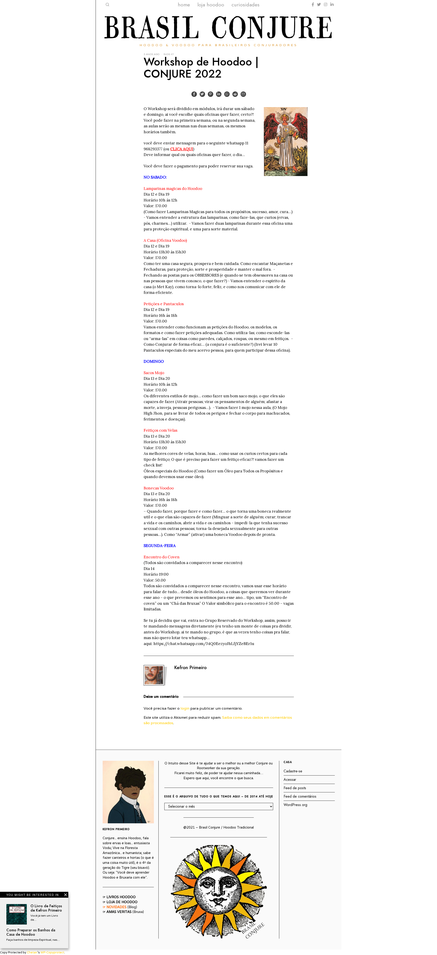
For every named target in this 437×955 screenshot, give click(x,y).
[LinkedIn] (332, 4)
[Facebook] (312, 4)
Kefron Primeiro (190, 667)
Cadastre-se (293, 771)
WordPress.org (295, 804)
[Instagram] (325, 4)
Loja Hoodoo (210, 4)
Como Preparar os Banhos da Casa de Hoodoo (30, 932)
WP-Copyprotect (52, 952)
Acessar (290, 779)
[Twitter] (319, 4)
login (184, 708)
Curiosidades (245, 4)
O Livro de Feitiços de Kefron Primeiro (46, 908)
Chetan (32, 952)
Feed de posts (295, 788)
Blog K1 (169, 54)
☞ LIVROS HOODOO (119, 897)
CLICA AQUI (181, 148)
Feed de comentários (300, 796)
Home (184, 4)
